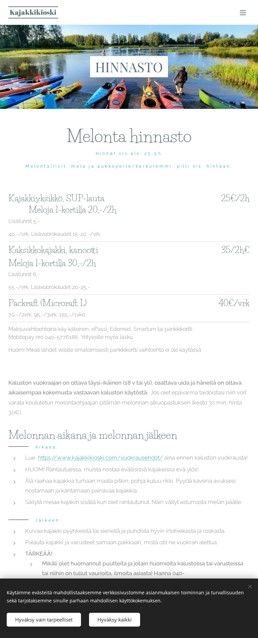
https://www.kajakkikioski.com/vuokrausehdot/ (100, 457)
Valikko (243, 12)
